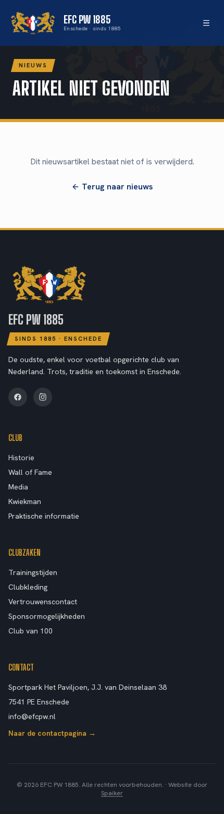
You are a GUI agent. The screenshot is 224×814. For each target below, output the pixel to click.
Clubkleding (27, 587)
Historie (21, 457)
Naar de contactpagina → (52, 733)
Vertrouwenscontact (42, 601)
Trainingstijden (32, 572)
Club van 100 (30, 631)
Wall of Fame (30, 472)
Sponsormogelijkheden (46, 616)
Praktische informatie (43, 516)
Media (18, 487)
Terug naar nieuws (117, 186)
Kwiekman (24, 501)
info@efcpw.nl (32, 716)
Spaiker (112, 793)
